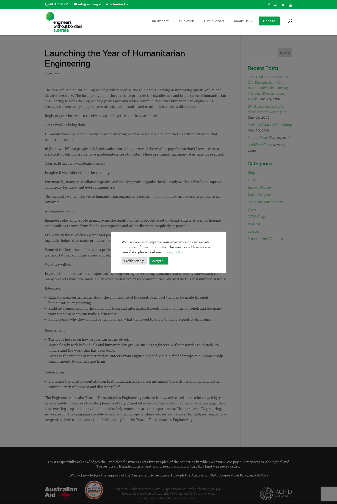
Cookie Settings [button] (134, 261)
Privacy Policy (172, 252)
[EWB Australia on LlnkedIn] (275, 6)
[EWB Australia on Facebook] (269, 6)
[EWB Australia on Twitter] (283, 6)
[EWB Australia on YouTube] (290, 6)
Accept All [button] (159, 261)
